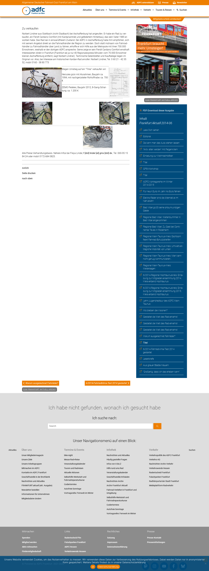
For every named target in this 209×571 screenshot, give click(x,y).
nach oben (27, 178)
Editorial (147, 136)
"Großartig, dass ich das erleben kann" (161, 371)
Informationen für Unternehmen (36, 494)
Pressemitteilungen (156, 542)
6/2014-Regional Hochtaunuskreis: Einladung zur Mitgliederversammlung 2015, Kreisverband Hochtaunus (163, 291)
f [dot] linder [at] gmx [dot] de (97, 153)
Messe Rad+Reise (72, 459)
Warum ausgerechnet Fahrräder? (159, 336)
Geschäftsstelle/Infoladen (118, 477)
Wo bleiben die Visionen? (155, 310)
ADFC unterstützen (145, 2)
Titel (145, 162)
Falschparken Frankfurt (159, 477)
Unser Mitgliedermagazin (33, 455)
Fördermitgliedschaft (31, 551)
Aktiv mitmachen (29, 547)
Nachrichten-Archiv (115, 481)
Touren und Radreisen (73, 468)
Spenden (26, 538)
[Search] (157, 426)
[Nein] (205, 563)
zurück (25, 168)
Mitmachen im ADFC (31, 468)
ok (93, 567)
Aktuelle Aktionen (71, 472)
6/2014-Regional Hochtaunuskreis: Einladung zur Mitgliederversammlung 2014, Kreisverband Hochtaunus (163, 278)
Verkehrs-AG (154, 459)
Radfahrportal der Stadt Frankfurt (164, 481)
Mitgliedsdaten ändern (31, 498)
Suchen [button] (183, 10)
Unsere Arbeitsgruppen (32, 464)
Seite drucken (29, 173)
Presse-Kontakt (154, 538)
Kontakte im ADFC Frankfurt (34, 472)
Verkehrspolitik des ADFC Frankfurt (164, 455)
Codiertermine (70, 484)
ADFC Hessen (71, 547)
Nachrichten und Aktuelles (33, 481)
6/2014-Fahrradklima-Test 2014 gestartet (106, 383)
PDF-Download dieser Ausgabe (158, 110)
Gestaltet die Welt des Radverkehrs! (160, 316)
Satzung (111, 538)
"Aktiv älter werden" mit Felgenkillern (160, 149)
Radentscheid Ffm (73, 538)
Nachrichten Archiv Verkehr (161, 464)
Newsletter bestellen (30, 490)
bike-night (68, 455)
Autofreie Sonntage (72, 489)
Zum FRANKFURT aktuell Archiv (161, 100)
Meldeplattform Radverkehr (161, 485)
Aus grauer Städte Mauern (156, 365)
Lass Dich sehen (151, 130)
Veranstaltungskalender (74, 464)
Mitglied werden (29, 542)
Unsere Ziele (27, 459)
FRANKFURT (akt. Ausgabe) (37, 485)
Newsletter (182, 2)
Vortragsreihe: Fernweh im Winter (78, 493)
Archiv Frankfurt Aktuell (117, 485)
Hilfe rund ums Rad (115, 468)
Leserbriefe (148, 358)
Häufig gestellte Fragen (117, 459)
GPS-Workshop (150, 168)
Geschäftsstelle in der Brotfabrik (36, 477)
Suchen (192, 450)
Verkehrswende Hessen (159, 468)
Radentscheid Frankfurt (159, 472)
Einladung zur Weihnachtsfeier (158, 155)
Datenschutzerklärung (117, 547)
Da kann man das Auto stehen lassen (161, 143)
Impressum (112, 542)
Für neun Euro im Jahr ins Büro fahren (162, 191)
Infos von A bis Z (114, 464)
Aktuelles (87, 10)
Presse (165, 2)
